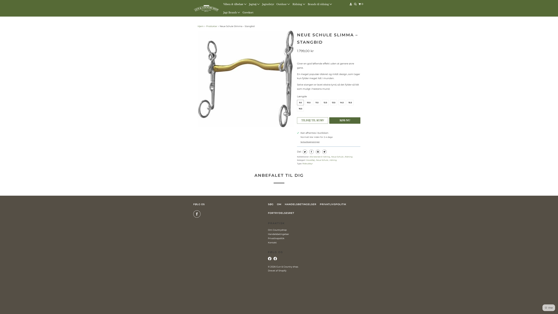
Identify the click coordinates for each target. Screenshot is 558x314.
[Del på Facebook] (311, 152)
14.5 (342, 102)
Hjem (201, 26)
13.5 (333, 102)
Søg (270, 204)
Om (279, 204)
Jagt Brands (230, 12)
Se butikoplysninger (310, 142)
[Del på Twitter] (304, 152)
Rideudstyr (307, 163)
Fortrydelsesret (281, 213)
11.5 (317, 102)
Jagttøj (253, 4)
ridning (333, 160)
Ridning (298, 4)
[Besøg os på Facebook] (269, 259)
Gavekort (248, 12)
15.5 (350, 102)
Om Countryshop (277, 230)
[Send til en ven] (324, 152)
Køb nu (345, 120)
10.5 (309, 102)
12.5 (325, 102)
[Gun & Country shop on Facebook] (197, 214)
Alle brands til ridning (320, 157)
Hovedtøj (310, 160)
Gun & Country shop (287, 266)
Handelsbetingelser (300, 204)
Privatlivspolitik (333, 204)
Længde (302, 96)
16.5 (300, 108)
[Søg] (355, 4)
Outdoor (281, 4)
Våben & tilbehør (233, 4)
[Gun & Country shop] (206, 8)
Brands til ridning (319, 4)
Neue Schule (337, 157)
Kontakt (272, 242)
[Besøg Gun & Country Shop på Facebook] (275, 259)
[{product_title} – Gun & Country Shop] (246, 79)
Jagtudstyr (268, 4)
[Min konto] (351, 4)
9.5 (300, 102)
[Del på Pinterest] (317, 152)
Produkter (211, 26)
